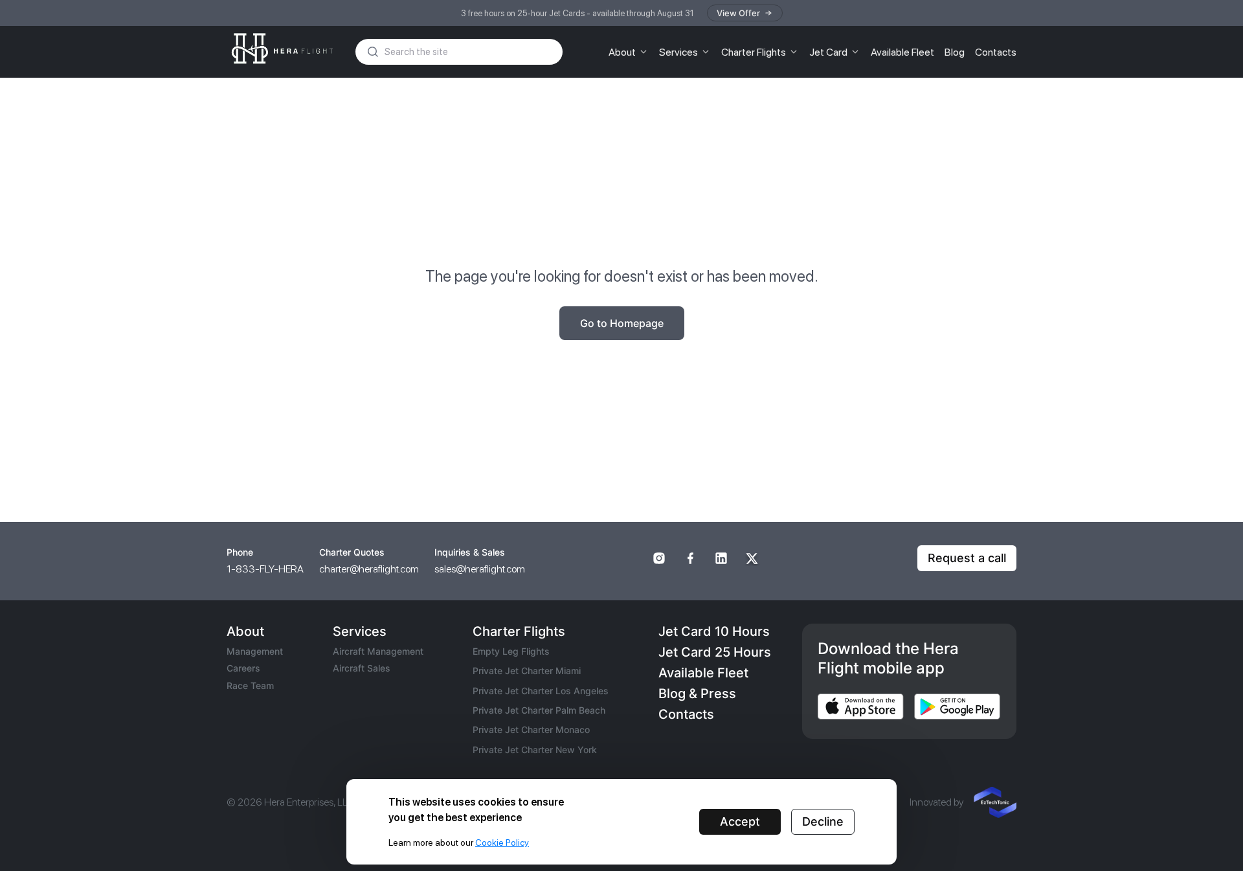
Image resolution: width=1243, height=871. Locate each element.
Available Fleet (902, 52)
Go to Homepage (622, 323)
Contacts (995, 52)
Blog (955, 52)
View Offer (738, 13)
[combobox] (469, 52)
